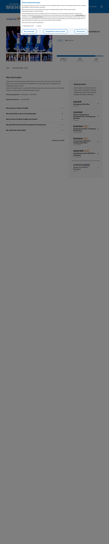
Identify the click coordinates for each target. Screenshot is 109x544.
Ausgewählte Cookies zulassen (55, 31)
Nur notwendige (29, 31)
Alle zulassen (81, 31)
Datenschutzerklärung (37, 17)
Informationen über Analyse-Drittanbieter (32, 22)
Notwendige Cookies (28, 26)
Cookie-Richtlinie (79, 15)
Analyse (39, 26)
